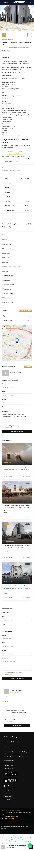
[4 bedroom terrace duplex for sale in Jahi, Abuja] (17, 533)
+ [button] (4, 327)
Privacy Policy (8, 796)
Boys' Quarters (8, 258)
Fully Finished (8, 280)
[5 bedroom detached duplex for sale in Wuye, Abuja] (17, 492)
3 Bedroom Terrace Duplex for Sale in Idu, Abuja (16, 467)
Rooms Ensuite (8, 293)
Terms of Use (8, 427)
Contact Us (7, 799)
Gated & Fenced (9, 284)
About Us (7, 793)
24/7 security (8, 240)
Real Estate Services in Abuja (20, 842)
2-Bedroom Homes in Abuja (18, 840)
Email (4, 399)
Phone (4, 391)
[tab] (4, 35)
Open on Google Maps (26, 310)
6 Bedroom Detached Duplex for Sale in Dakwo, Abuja (18, 585)
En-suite (6, 271)
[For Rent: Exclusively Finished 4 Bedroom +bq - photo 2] (17, 19)
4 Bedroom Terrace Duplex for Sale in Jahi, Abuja (17, 545)
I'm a (3, 407)
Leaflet (17, 360)
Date (3, 616)
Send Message (17, 725)
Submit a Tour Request (17, 678)
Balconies (7, 253)
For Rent (10, 39)
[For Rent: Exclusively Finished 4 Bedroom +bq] (17, 340)
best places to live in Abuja (15, 154)
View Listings (28, 366)
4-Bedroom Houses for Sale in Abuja (20, 836)
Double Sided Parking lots (12, 267)
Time (3, 624)
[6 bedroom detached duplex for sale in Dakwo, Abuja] (17, 573)
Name (4, 384)
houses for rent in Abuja (14, 151)
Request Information (17, 431)
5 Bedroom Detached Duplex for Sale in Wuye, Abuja (17, 505)
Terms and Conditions (10, 802)
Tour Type (5, 612)
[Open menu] (5, 2)
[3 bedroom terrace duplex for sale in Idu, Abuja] (17, 454)
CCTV (6, 262)
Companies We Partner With (12, 742)
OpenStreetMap (23, 360)
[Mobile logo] (19, 2)
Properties (7, 791)
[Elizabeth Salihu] (5, 373)
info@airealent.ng (9, 818)
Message (5, 411)
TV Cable (7, 298)
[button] (30, 845)
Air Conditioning (9, 244)
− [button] (4, 329)
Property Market (9, 768)
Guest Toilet (7, 289)
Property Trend (9, 765)
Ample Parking (8, 249)
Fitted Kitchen (8, 275)
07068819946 (14, 816)
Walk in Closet (8, 302)
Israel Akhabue (9, 476)
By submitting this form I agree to (13, 426)
